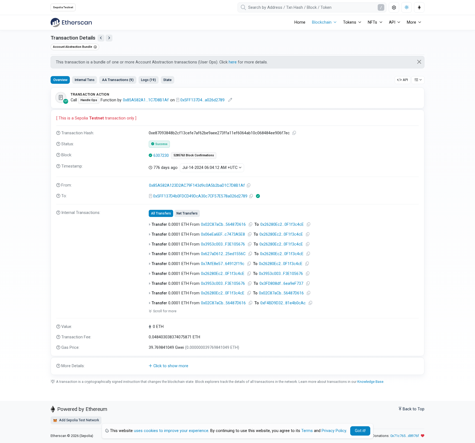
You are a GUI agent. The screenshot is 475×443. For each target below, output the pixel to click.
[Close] (419, 61)
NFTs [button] (372, 22)
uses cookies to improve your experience (171, 430)
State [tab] (167, 80)
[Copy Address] (248, 185)
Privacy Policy (334, 430)
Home (299, 22)
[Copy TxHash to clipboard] (294, 133)
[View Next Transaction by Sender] (109, 38)
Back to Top (413, 409)
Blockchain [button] (322, 22)
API (405, 80)
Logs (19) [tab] (148, 80)
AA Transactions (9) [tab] (118, 80)
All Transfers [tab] (161, 213)
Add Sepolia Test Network (78, 420)
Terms (307, 430)
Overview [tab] (60, 80)
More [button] (411, 22)
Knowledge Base (370, 382)
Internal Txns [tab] (85, 80)
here (233, 62)
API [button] (392, 22)
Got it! (360, 430)
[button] (237, 366)
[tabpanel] (237, 231)
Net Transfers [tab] (187, 213)
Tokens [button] (349, 22)
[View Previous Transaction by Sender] (101, 38)
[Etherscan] (71, 22)
